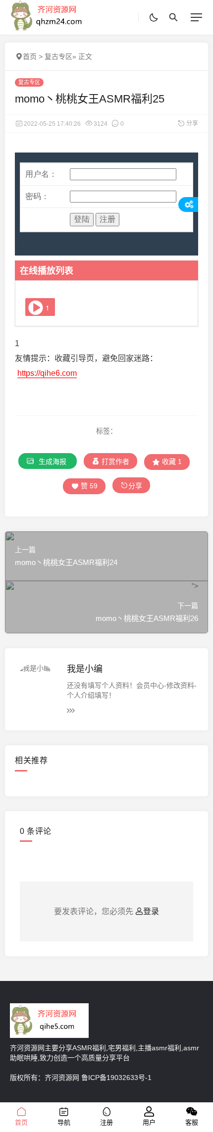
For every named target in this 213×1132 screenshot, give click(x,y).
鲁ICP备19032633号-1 (116, 1077)
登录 (151, 911)
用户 (149, 1122)
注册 (106, 1122)
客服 (191, 1122)
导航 (63, 1122)
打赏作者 (114, 461)
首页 (30, 56)
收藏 (171, 461)
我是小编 (85, 669)
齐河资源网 (62, 1077)
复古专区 (58, 56)
